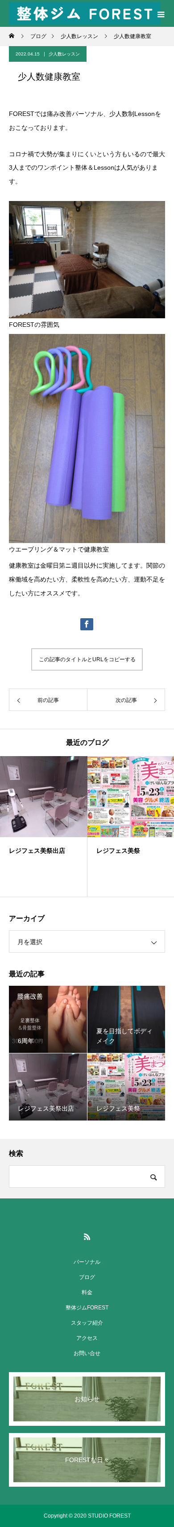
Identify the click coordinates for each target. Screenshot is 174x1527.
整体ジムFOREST (87, 1308)
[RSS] (87, 1236)
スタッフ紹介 (87, 1323)
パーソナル (87, 1262)
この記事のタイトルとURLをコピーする (87, 659)
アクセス (87, 1338)
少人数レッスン (64, 53)
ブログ (87, 1277)
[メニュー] (160, 13)
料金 (87, 1292)
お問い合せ (87, 1353)
